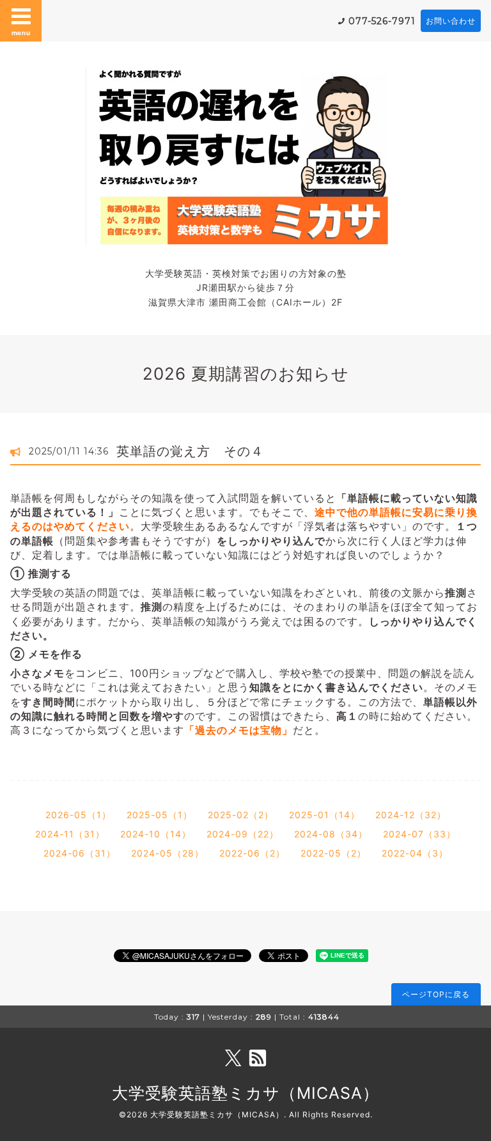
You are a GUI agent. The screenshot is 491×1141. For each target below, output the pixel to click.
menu (21, 32)
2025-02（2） (241, 814)
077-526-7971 (382, 21)
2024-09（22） (243, 833)
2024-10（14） (155, 833)
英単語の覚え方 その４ (190, 451)
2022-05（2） (333, 853)
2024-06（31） (79, 853)
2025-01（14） (324, 814)
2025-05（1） (159, 814)
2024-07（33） (419, 833)
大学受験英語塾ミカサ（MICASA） (245, 1093)
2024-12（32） (410, 814)
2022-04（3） (415, 853)
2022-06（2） (252, 853)
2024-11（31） (70, 833)
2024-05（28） (167, 853)
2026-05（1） (78, 814)
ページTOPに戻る (436, 994)
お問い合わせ (451, 21)
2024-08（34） (331, 833)
